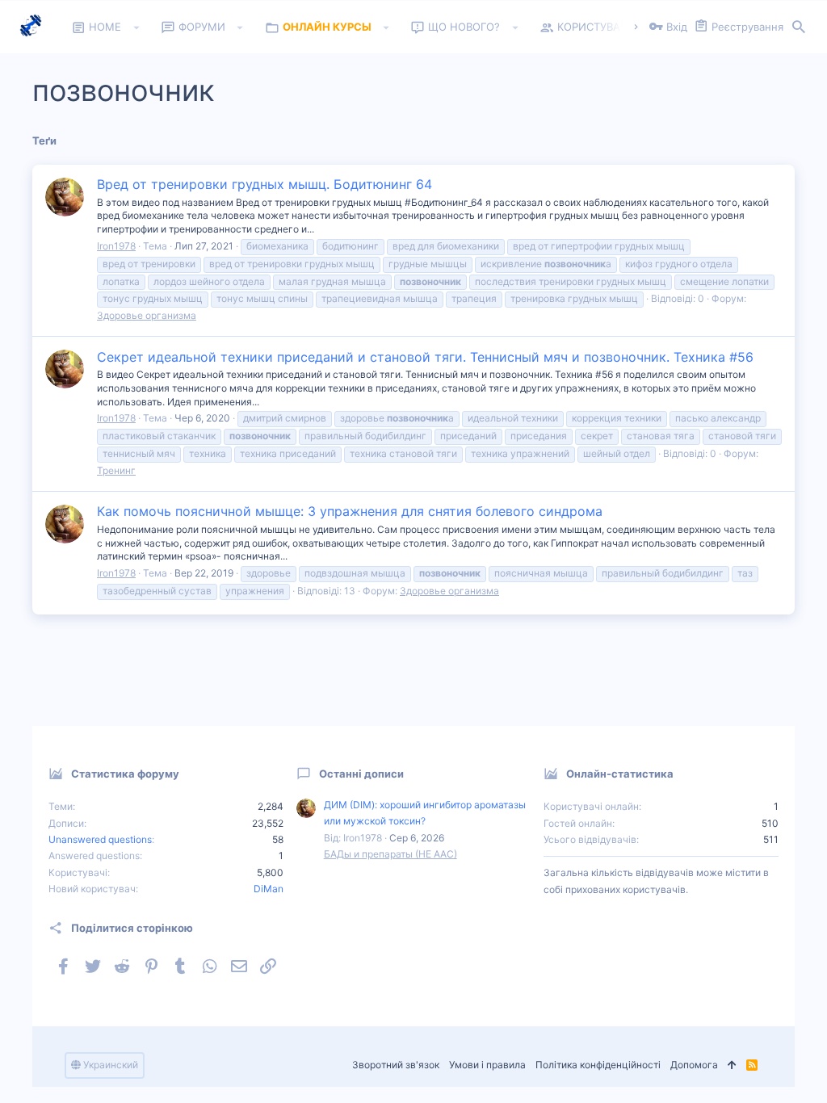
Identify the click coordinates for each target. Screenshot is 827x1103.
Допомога (694, 1065)
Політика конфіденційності (598, 1065)
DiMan (268, 889)
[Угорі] (732, 1065)
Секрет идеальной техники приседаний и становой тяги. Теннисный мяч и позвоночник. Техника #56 (425, 357)
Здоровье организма (146, 315)
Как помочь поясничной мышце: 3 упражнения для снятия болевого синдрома (349, 511)
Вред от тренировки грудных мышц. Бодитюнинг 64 (264, 184)
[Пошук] (799, 27)
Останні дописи (361, 773)
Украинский (109, 1065)
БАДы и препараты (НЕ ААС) (390, 854)
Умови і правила (487, 1065)
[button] (136, 27)
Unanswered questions (100, 839)
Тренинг (116, 470)
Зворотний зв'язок (395, 1065)
